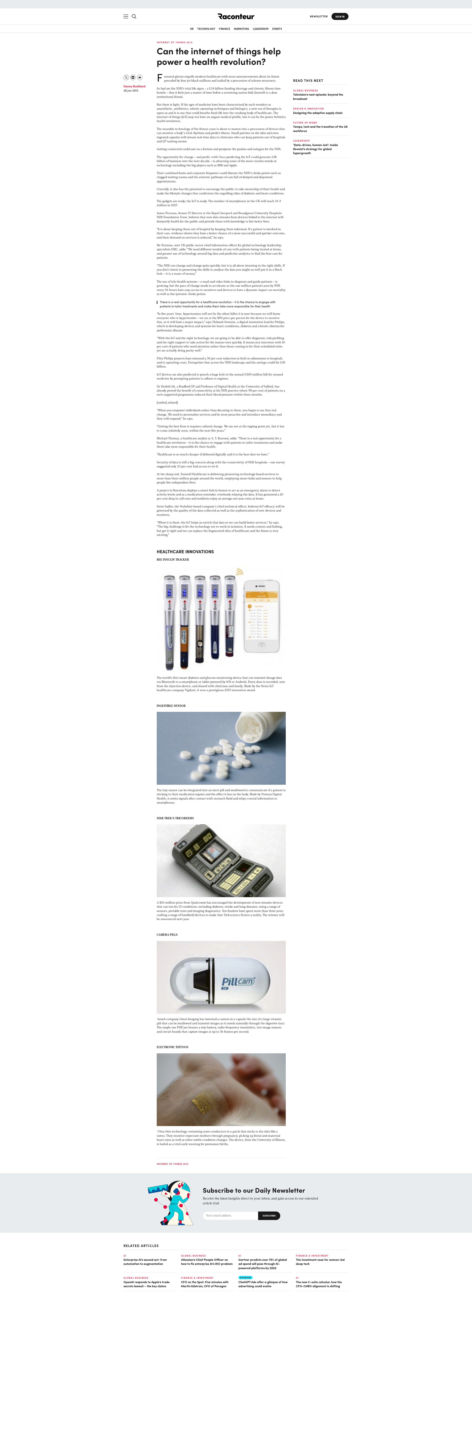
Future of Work (305, 122)
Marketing (241, 28)
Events (277, 28)
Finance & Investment (312, 1255)
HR (192, 28)
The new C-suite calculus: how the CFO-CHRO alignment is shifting (319, 1284)
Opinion (245, 1277)
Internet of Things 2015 (175, 42)
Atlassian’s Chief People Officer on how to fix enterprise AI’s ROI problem (207, 1261)
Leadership (261, 28)
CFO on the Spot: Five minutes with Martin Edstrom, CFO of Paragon (204, 1284)
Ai (125, 1255)
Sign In (340, 16)
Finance (224, 28)
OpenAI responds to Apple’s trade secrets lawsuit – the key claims (147, 1284)
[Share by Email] (140, 77)
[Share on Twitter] (126, 77)
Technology (206, 28)
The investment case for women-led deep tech (320, 1261)
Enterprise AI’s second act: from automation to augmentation (145, 1261)
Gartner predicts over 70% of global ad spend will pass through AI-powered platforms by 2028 (262, 1263)
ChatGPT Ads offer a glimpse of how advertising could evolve (263, 1284)
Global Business (305, 90)
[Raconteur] (236, 16)
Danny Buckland (134, 86)
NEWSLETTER (319, 16)
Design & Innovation (308, 108)
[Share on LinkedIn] (133, 77)
